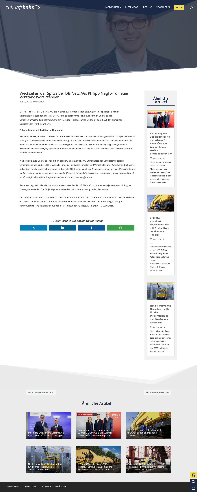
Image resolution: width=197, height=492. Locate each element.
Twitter (44, 130)
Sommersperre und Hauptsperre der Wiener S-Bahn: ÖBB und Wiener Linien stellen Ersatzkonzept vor (161, 143)
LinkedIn (58, 130)
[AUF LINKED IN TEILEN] (62, 228)
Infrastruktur (38, 101)
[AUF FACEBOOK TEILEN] (91, 228)
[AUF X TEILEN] (33, 228)
